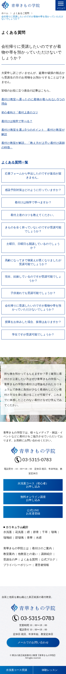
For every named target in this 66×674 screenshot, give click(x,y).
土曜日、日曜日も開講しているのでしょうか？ (33, 245)
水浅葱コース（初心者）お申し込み (33, 485)
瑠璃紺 (7, 537)
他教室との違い (28, 553)
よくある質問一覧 (14, 162)
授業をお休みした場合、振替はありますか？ (33, 321)
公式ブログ (48, 559)
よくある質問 (29, 559)
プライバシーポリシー (17, 564)
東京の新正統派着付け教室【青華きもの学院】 (34, 655)
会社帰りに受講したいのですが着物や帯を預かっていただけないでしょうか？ (33, 307)
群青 (36, 532)
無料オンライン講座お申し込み (33, 498)
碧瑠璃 (19, 537)
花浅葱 (19, 532)
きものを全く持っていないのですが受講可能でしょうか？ (33, 229)
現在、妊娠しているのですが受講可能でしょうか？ (33, 278)
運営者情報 (42, 564)
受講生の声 (10, 559)
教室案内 (9, 553)
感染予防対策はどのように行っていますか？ (33, 189)
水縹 (39, 537)
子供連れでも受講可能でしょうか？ (33, 293)
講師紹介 (46, 553)
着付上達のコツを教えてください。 (33, 214)
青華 (30, 537)
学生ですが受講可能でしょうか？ (33, 334)
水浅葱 (7, 532)
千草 (45, 532)
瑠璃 (54, 532)
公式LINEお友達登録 (33, 512)
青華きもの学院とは (16, 548)
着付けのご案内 (42, 548)
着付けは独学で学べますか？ (33, 202)
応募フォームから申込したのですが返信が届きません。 (33, 175)
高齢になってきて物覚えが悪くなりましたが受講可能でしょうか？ (33, 262)
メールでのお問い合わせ (33, 642)
